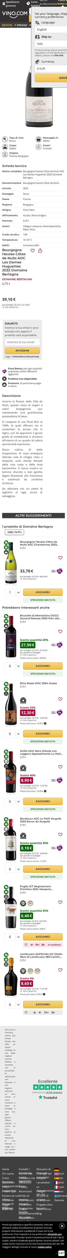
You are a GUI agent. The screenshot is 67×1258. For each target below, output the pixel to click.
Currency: (47, 61)
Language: (48, 22)
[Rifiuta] (62, 1226)
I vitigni (40, 1191)
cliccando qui (55, 1234)
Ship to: (46, 37)
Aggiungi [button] (43, 592)
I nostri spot (9, 1191)
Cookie (23, 1209)
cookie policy (45, 1246)
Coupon (41, 1178)
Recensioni (25, 1191)
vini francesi (10, 1142)
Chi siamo (8, 1173)
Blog (39, 1213)
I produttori (43, 1182)
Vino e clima (43, 1209)
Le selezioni (43, 1200)
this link (58, 55)
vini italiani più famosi (10, 1151)
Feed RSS (7, 1209)
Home (5, 1169)
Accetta (61, 1253)
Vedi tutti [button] (14, 532)
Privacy (23, 1187)
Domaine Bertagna (17, 279)
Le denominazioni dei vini (45, 1190)
